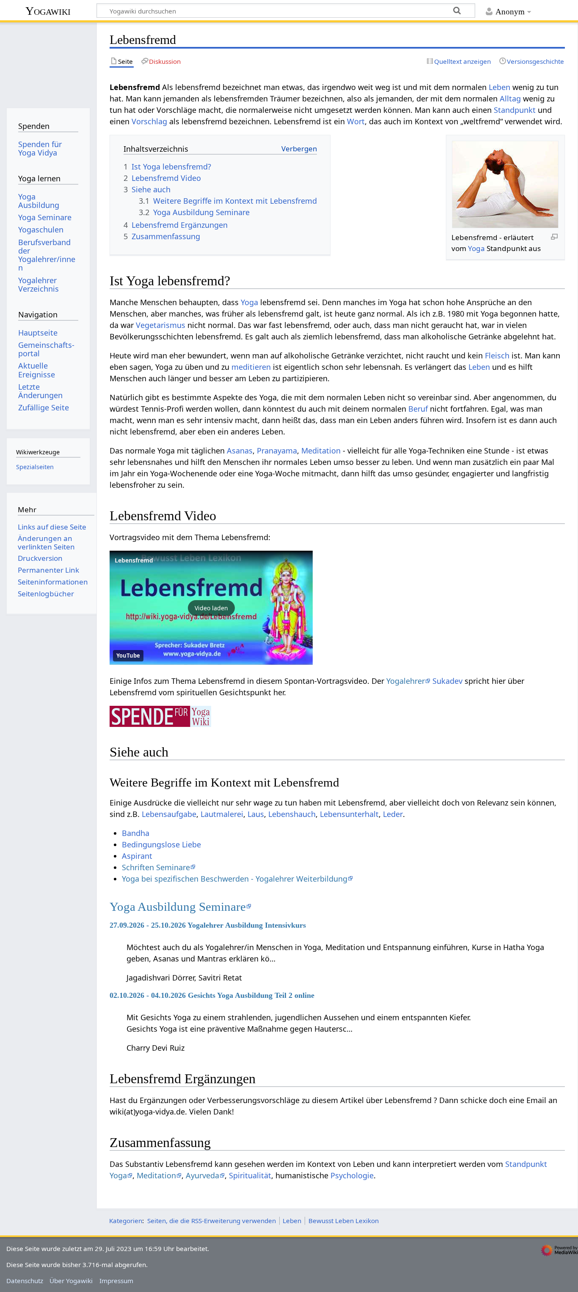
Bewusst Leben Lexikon (343, 1220)
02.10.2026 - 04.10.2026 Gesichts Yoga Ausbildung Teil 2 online (212, 995)
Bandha (135, 833)
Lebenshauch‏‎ (292, 814)
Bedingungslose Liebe (161, 844)
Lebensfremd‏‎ (134, 560)
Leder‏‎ (393, 814)
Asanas (240, 450)
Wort (356, 121)
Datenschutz (24, 1280)
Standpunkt (515, 110)
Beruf (418, 409)
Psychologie (352, 1175)
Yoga (476, 248)
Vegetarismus (160, 325)
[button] (211, 608)
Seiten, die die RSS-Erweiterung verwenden (211, 1220)
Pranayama (277, 450)
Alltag (510, 98)
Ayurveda (202, 1175)
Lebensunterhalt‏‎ (349, 814)
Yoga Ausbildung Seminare (178, 906)
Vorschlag (149, 121)
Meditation (321, 450)
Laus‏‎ (256, 814)
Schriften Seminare (156, 867)
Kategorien (125, 1220)
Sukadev (447, 681)
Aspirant (137, 856)
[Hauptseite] (48, 62)
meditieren (251, 367)
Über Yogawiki (71, 1280)
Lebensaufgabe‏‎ (169, 814)
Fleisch (497, 355)
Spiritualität (250, 1175)
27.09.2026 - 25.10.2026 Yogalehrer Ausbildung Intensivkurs (208, 925)
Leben (499, 87)
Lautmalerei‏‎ (222, 814)
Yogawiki (48, 10)
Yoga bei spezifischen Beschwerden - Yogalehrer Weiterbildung (234, 879)
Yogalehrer (405, 681)
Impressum (116, 1280)
